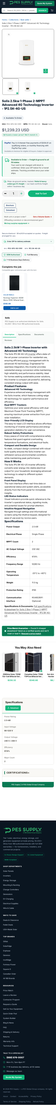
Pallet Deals (8, 925)
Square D (7, 969)
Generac (6, 955)
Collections (13, 20)
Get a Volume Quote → (42, 217)
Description (9, 334)
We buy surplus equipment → (16, 223)
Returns (6, 1037)
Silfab (5, 941)
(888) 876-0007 (15, 1057)
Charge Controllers (11, 890)
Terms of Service (9, 1102)
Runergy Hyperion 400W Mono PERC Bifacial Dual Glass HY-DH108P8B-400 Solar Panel (13, 299)
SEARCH (42, 10)
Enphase (6, 951)
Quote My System (44, 3)
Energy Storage (9, 880)
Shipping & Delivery (11, 1032)
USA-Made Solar (10, 929)
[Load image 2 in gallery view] (28, 87)
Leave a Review (10, 995)
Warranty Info (8, 1041)
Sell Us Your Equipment (12, 1009)
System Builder (9, 1018)
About (5, 1096)
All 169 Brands (9, 978)
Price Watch (8, 990)
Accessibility (23, 1096)
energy (24, 360)
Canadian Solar (9, 974)
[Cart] (51, 10)
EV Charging (8, 899)
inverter (32, 354)
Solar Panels (8, 871)
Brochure (10, 205)
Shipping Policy (25, 1102)
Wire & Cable (8, 908)
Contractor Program (11, 1000)
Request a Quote (10, 1004)
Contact (13, 1096)
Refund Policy (38, 1102)
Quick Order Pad (10, 1014)
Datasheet (10, 210)
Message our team (14, 1071)
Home (4, 20)
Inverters (7, 876)
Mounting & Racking (11, 885)
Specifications (24, 334)
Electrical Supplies (10, 903)
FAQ (5, 1027)
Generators (7, 894)
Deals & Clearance (11, 920)
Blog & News (8, 1023)
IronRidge (7, 960)
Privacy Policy (36, 1096)
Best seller (25, 20)
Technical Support (10, 1046)
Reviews (8, 340)
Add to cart (14, 308)
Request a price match (31, 633)
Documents (39, 334)
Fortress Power (9, 965)
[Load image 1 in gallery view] (11, 87)
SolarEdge (7, 946)
